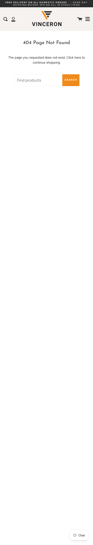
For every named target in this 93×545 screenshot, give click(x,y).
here (77, 57)
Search (71, 79)
